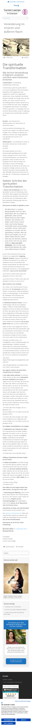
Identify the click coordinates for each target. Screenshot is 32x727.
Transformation (9, 547)
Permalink (20, 547)
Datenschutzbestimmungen (23, 701)
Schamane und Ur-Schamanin (13, 607)
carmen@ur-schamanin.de (14, 597)
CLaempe (25, 57)
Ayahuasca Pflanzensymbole (13, 513)
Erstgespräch (20, 528)
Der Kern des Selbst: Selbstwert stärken (15, 609)
